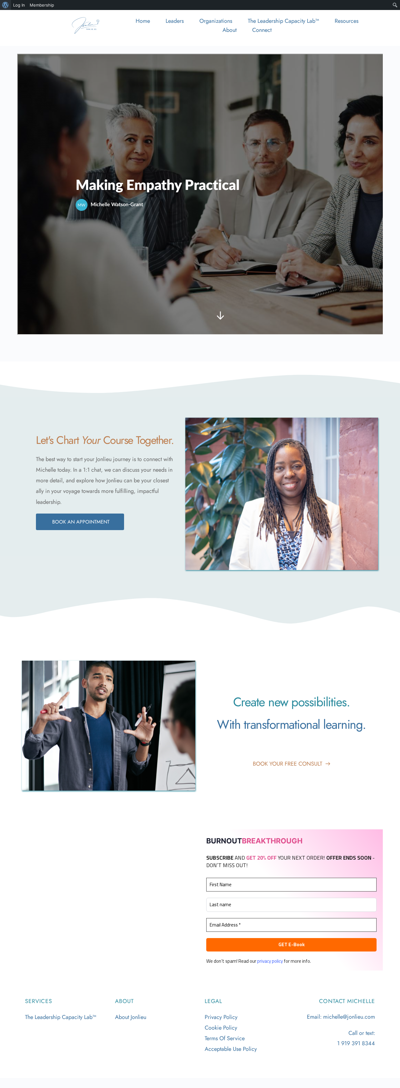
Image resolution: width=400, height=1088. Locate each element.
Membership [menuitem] (42, 4)
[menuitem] (5, 5)
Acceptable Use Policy (231, 1049)
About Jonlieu (130, 1017)
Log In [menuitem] (19, 4)
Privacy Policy (221, 1017)
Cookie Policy (221, 1028)
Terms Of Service (225, 1038)
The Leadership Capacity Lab (58, 1017)
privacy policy (270, 961)
